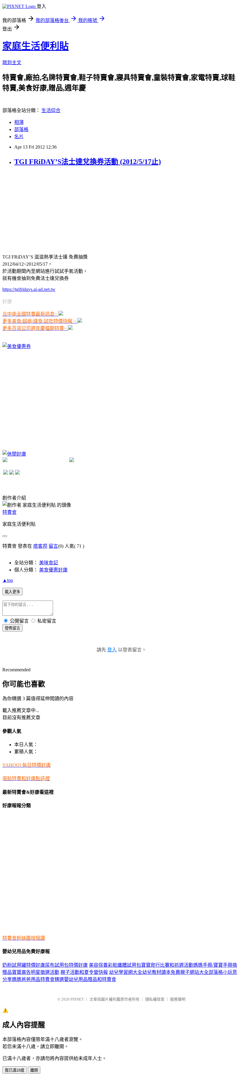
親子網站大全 (194, 972)
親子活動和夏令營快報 (84, 972)
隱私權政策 (154, 999)
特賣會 (9, 512)
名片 (19, 136)
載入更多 (12, 592)
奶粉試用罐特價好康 (23, 965)
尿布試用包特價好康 (66, 965)
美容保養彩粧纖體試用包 (115, 965)
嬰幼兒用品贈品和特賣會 (90, 979)
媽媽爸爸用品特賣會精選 (38, 979)
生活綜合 (50, 110)
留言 (53, 546)
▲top (7, 580)
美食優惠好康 (53, 569)
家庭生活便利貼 (35, 46)
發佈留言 (12, 628)
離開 (34, 1070)
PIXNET (77, 999)
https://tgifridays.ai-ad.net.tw (28, 289)
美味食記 (48, 562)
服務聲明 (178, 999)
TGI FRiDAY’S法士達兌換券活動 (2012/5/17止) (87, 162)
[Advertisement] (46, 209)
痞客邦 (40, 546)
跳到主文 (11, 62)
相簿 (19, 122)
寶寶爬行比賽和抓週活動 (167, 965)
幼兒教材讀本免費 (161, 972)
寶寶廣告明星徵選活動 (35, 972)
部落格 (21, 129)
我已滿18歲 (14, 1070)
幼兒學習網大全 (125, 972)
